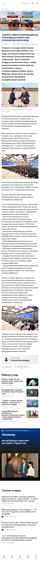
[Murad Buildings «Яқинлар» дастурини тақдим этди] (20, 459)
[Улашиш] (37, 3)
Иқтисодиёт (6, 44)
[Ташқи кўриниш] (32, 3)
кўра (11, 136)
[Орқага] (4, 3)
